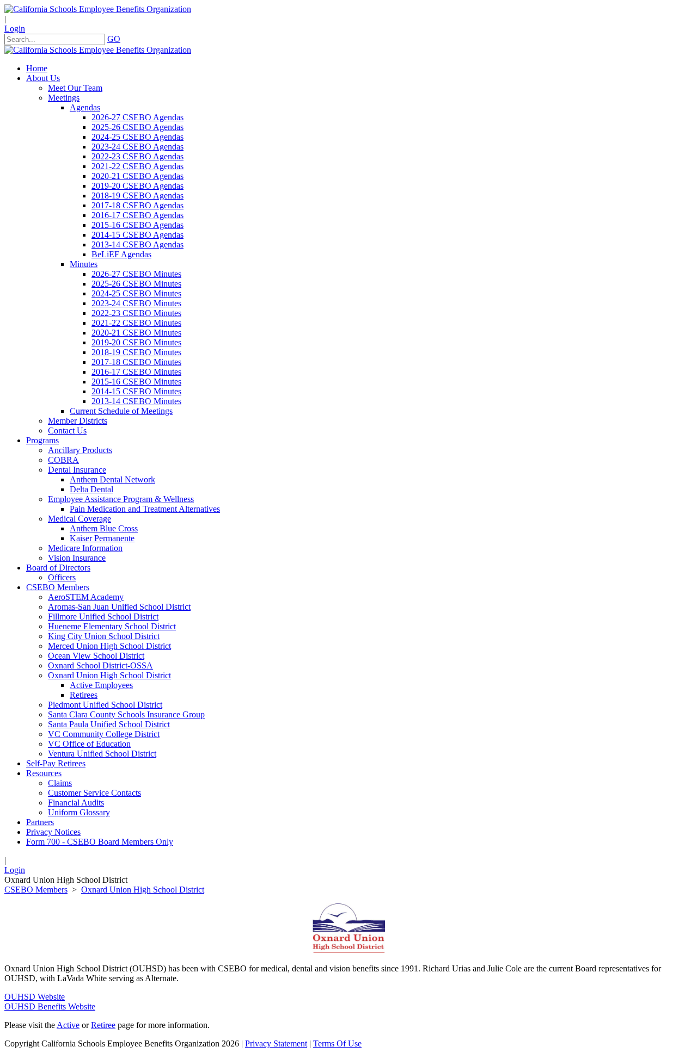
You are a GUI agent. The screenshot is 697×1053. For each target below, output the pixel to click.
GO (113, 39)
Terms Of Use (337, 1043)
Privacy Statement (276, 1043)
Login (14, 28)
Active (68, 1025)
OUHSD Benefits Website (49, 1006)
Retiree (103, 1025)
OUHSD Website (34, 996)
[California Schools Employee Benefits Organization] (97, 9)
